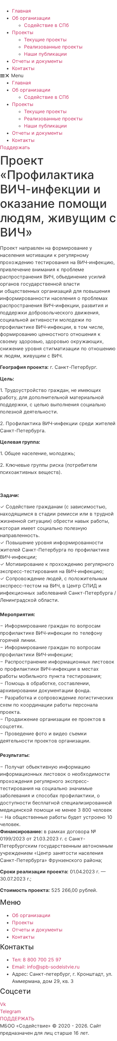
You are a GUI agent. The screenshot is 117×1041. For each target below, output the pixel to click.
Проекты (22, 32)
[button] (58, 75)
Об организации (31, 18)
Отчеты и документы (37, 61)
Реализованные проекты (53, 47)
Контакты (23, 68)
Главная (21, 11)
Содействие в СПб (46, 25)
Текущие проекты (45, 40)
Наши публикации (45, 54)
